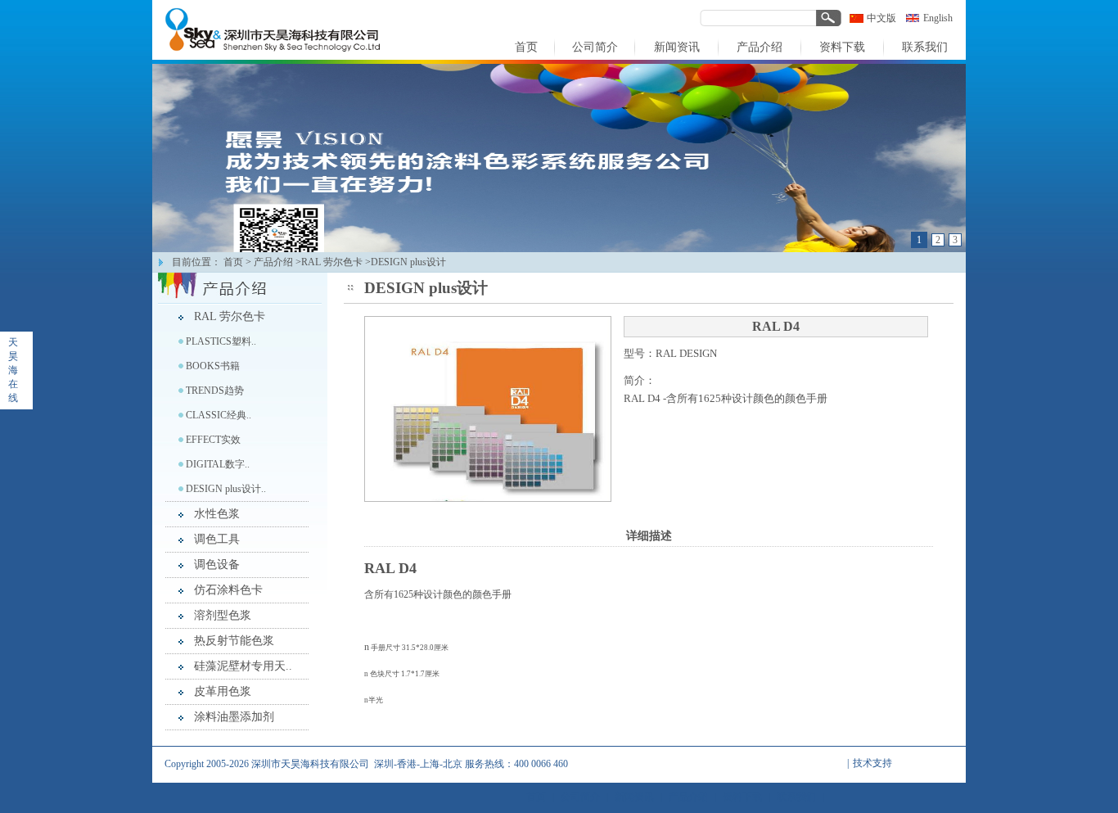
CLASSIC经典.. (218, 415)
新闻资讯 (634, 796)
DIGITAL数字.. (218, 464)
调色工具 (217, 539)
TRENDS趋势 (215, 390)
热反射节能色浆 (234, 641)
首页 (233, 262)
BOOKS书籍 (213, 366)
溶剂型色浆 (222, 615)
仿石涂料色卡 (228, 590)
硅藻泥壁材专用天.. (243, 666)
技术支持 (872, 763)
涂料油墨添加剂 (234, 717)
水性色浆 (217, 514)
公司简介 (580, 796)
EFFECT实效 (213, 439)
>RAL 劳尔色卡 (329, 262)
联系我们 (796, 796)
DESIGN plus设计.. (226, 489)
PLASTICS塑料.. (221, 341)
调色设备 (217, 564)
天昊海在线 (13, 370)
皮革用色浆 (222, 691)
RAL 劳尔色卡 (229, 316)
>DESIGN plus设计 (405, 262)
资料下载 (742, 796)
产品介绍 (273, 262)
